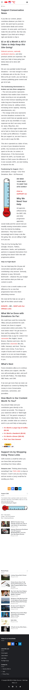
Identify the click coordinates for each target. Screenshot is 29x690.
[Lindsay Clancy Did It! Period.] (5, 577)
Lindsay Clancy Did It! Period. (19, 575)
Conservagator (4, 653)
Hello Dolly (14, 620)
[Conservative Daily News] (10, 2)
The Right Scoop (5, 660)
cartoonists (5, 338)
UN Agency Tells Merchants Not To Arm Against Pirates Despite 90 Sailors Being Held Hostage (19, 600)
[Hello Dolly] (5, 622)
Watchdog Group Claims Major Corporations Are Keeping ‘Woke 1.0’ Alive (19, 614)
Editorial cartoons (7, 51)
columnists (13, 344)
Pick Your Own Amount (12, 439)
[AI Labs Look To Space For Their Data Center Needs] (5, 608)
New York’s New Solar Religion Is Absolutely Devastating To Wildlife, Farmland (19, 592)
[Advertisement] (14, 553)
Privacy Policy (6, 674)
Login (4, 671)
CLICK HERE (15, 499)
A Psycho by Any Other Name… (19, 627)
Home (3, 6)
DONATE (4, 306)
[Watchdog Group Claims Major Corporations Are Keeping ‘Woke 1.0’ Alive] (5, 615)
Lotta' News (3, 658)
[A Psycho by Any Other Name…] (5, 629)
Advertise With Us (7, 669)
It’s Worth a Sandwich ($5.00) (14, 433)
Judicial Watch (4, 655)
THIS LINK (16, 471)
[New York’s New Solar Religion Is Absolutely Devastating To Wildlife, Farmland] (5, 593)
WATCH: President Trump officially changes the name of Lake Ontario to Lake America (19, 523)
